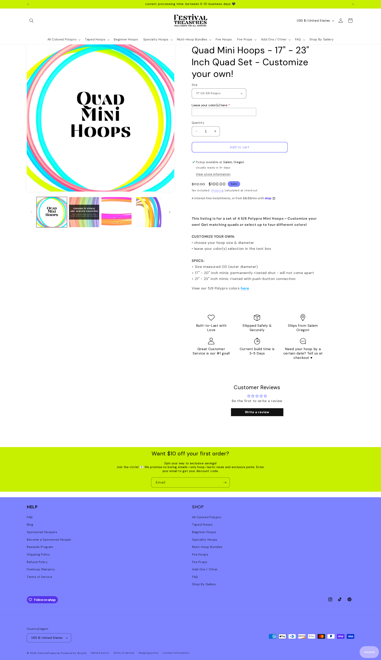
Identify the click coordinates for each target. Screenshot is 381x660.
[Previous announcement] (28, 4)
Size (195, 85)
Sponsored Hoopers (42, 532)
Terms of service (123, 652)
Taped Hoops (202, 525)
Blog (30, 525)
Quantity (198, 123)
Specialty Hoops (204, 539)
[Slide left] (31, 212)
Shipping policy (149, 652)
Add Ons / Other (205, 569)
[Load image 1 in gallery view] (52, 212)
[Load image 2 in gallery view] (84, 212)
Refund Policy (37, 562)
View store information (213, 174)
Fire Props (199, 562)
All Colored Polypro (206, 517)
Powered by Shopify (74, 653)
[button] (31, 20)
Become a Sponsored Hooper (49, 539)
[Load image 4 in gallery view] (149, 212)
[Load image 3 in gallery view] (116, 212)
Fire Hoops (200, 554)
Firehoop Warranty (41, 569)
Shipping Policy (38, 554)
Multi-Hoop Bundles (207, 547)
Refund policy (100, 652)
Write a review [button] (257, 412)
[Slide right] (169, 212)
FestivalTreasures (49, 653)
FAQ (30, 517)
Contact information (176, 652)
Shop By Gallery (204, 584)
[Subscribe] (225, 482)
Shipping (217, 190)
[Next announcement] (353, 4)
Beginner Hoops (204, 532)
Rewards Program (40, 547)
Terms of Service (39, 577)
